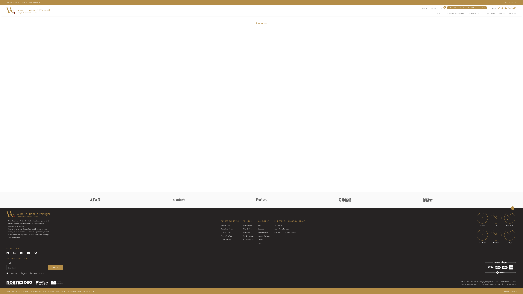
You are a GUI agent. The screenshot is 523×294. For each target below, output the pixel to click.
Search (424, 8)
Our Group (278, 225)
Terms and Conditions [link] (38, 291)
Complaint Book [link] (75, 291)
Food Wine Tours (227, 236)
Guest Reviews (263, 232)
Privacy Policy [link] (11, 291)
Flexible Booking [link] (89, 291)
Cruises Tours (226, 232)
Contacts (261, 229)
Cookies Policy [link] (23, 291)
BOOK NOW (510, 2)
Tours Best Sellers (227, 229)
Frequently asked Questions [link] (57, 291)
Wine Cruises (247, 225)
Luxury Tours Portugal (281, 229)
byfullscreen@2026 (509, 291)
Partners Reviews (264, 236)
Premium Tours (226, 225)
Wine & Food (247, 229)
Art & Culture (248, 239)
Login (433, 8)
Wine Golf (246, 232)
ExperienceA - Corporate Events (285, 232)
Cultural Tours (226, 239)
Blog (259, 243)
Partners (260, 239)
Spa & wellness (248, 236)
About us (261, 225)
